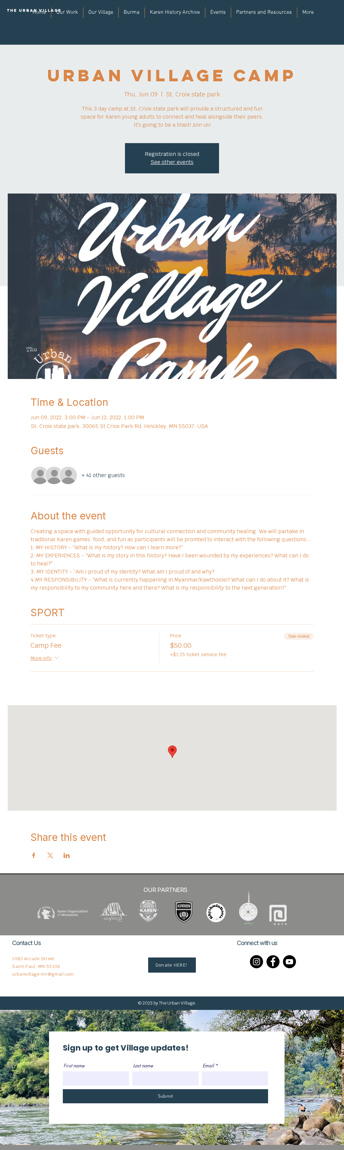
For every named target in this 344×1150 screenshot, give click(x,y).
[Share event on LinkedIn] (66, 855)
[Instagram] (256, 961)
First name (73, 1065)
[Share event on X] (50, 855)
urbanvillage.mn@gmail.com (43, 974)
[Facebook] (273, 961)
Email (208, 1065)
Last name (143, 1065)
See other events (172, 162)
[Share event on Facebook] (34, 855)
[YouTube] (289, 961)
